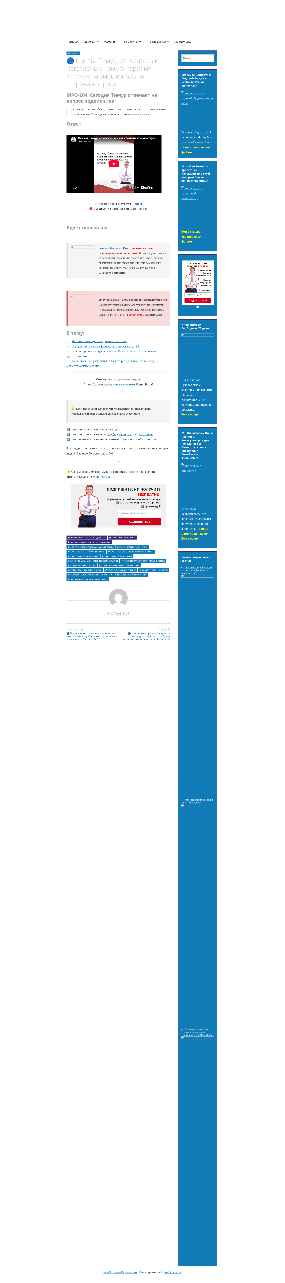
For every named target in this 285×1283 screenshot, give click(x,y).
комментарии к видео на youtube (120, 565)
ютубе (111, 434)
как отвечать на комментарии (87, 552)
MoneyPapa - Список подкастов (88, 537)
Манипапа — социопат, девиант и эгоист (99, 341)
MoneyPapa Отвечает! (123, 537)
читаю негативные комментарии (89, 579)
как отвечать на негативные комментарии (94, 561)
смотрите (110, 384)
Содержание (158, 41)
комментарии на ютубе (155, 570)
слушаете (128, 384)
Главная (73, 41)
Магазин (109, 41)
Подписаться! (198, 300)
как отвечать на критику (84, 556)
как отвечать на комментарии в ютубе (132, 552)
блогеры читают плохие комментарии (92, 547)
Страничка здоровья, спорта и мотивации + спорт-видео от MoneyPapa (196, 1032)
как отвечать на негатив (118, 556)
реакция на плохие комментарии (89, 575)
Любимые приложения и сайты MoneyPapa (197, 801)
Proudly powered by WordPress (120, 1272)
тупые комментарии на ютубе (130, 575)
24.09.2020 (73, 53)
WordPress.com (172, 1272)
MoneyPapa (103, 476)
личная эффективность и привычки (91, 542)
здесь (139, 204)
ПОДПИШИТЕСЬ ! (139, 522)
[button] (131, 492)
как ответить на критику (133, 547)
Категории (89, 41)
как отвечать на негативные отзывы (144, 561)
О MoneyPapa (182, 41)
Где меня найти (132, 41)
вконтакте (146, 434)
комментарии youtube (83, 565)
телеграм (125, 434)
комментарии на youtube (122, 570)
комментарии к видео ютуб (86, 570)
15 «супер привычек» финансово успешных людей (106, 346)
